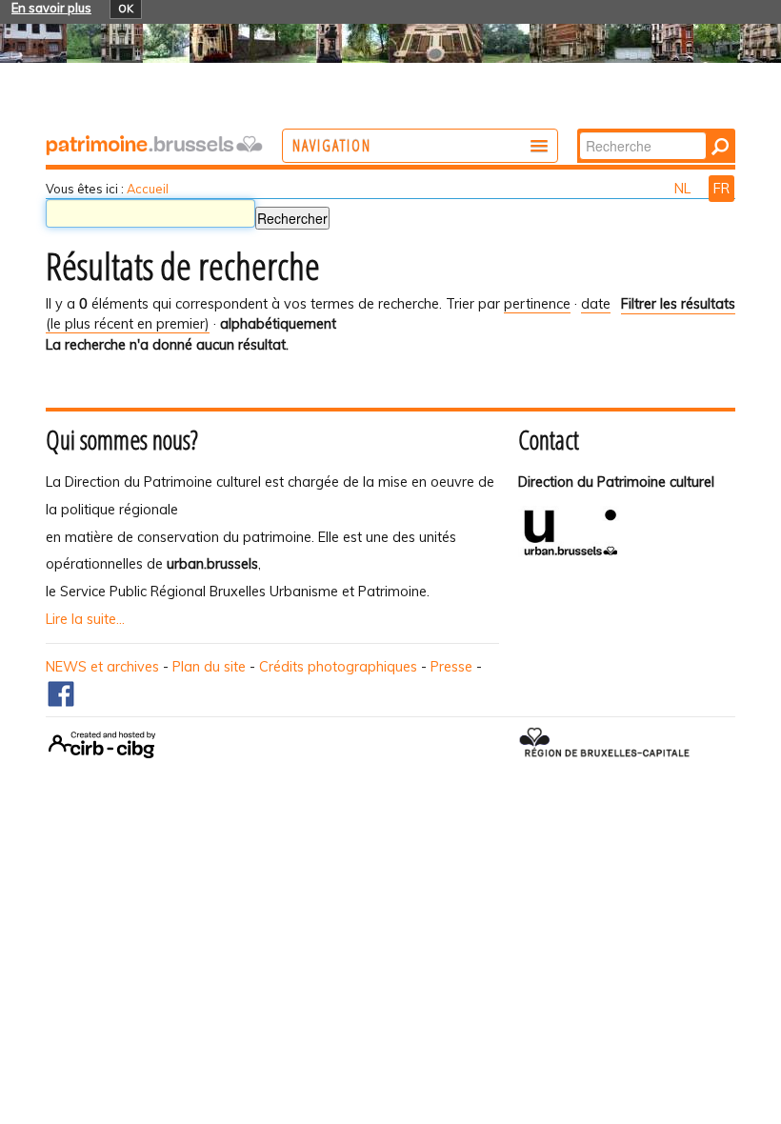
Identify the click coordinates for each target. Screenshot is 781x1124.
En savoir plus (51, 7)
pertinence (537, 303)
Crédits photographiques (338, 666)
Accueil (148, 188)
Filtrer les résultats (678, 303)
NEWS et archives (102, 666)
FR (721, 188)
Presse (451, 666)
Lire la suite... (85, 619)
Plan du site (209, 666)
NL (684, 188)
